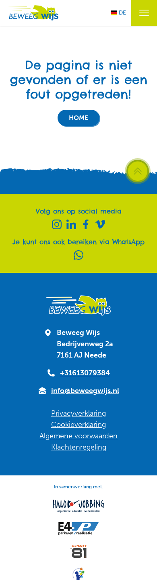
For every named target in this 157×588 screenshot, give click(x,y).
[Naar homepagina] (32, 13)
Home (78, 117)
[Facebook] (86, 224)
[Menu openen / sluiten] (144, 13)
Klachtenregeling (78, 447)
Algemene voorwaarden (78, 435)
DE (122, 12)
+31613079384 (85, 372)
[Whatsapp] (78, 255)
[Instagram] (57, 224)
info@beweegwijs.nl (85, 390)
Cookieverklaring (78, 424)
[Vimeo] (100, 224)
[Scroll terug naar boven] (138, 171)
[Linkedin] (71, 224)
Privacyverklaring (78, 413)
